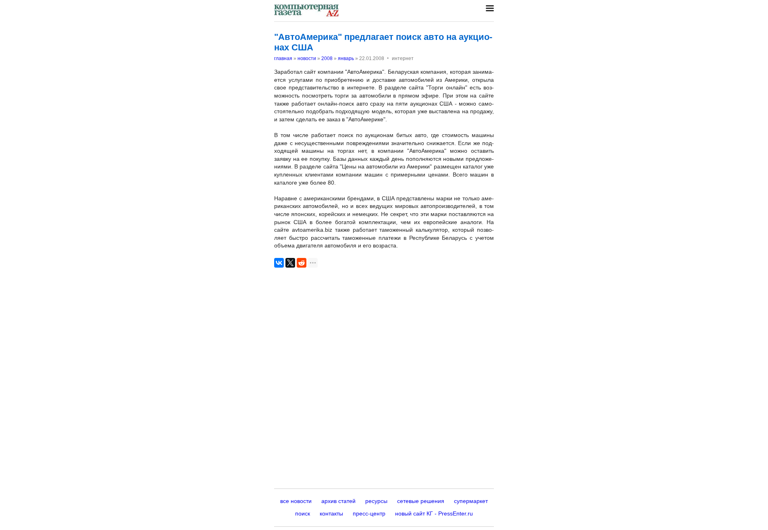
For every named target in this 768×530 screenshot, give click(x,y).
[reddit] (301, 263)
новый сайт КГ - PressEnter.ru (434, 513)
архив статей (338, 501)
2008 (327, 58)
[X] (290, 263)
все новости (296, 501)
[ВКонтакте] (279, 263)
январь (346, 58)
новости (307, 58)
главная (283, 58)
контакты (331, 513)
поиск (302, 513)
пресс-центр (369, 513)
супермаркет (471, 501)
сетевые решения (420, 501)
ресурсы (376, 501)
